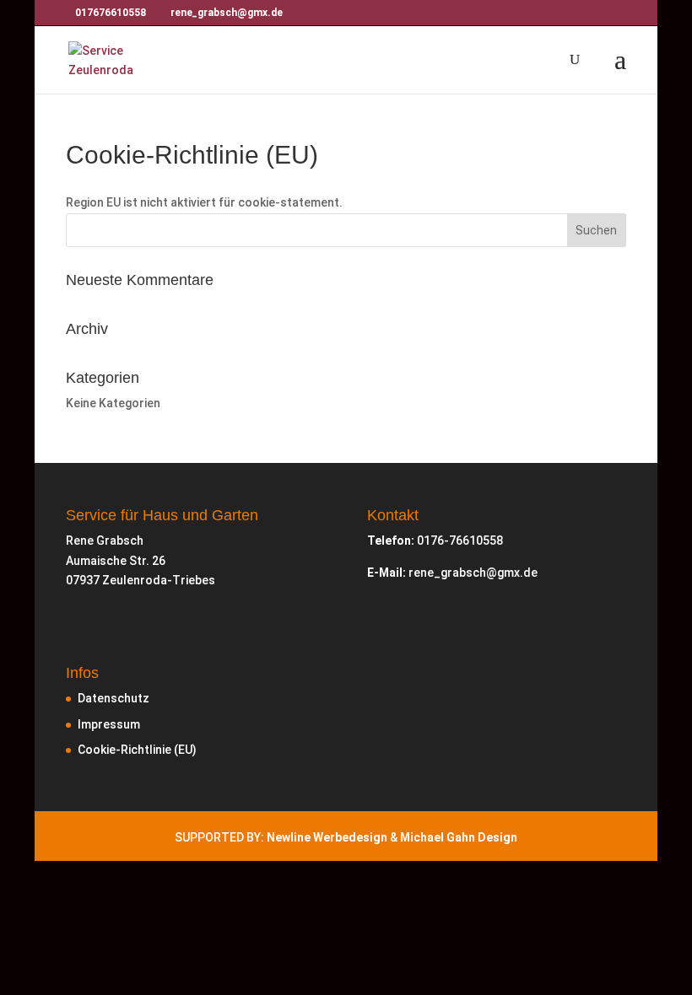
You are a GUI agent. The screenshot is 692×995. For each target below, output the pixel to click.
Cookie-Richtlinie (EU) (137, 749)
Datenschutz (113, 698)
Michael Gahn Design (458, 837)
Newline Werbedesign (327, 837)
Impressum (109, 724)
